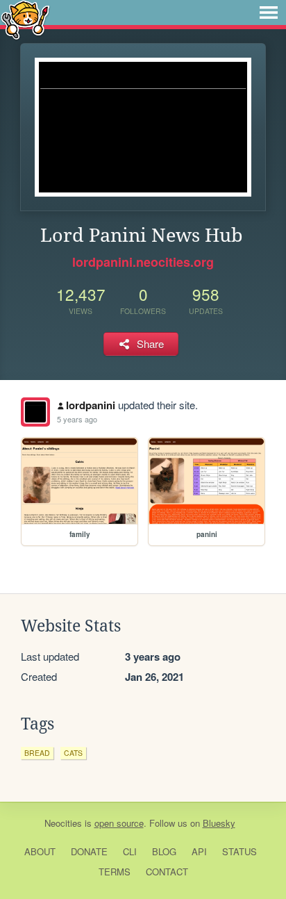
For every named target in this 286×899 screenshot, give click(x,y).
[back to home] (25, 19)
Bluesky (219, 823)
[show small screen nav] (268, 12)
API (199, 851)
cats (73, 753)
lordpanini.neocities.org (143, 262)
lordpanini (90, 405)
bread (37, 753)
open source (119, 823)
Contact (167, 871)
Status (239, 851)
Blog (164, 851)
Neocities (63, 823)
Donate (89, 851)
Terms (115, 871)
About (40, 851)
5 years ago (77, 418)
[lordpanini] (35, 412)
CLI (130, 851)
